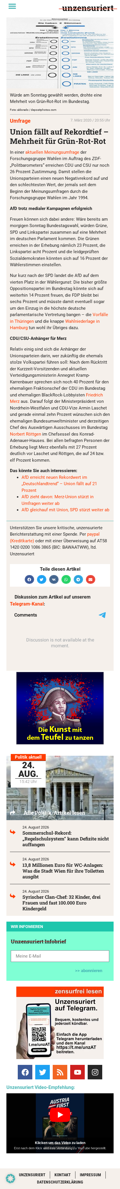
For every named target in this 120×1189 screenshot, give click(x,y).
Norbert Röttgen (25, 434)
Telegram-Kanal (27, 604)
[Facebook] (25, 1072)
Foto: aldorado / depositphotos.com (33, 109)
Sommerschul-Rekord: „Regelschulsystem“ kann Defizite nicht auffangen (65, 838)
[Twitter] (42, 1072)
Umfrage (20, 121)
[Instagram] (95, 1072)
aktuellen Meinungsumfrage (52, 152)
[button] (12, 6)
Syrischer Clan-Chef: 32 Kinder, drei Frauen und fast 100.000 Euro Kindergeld (61, 902)
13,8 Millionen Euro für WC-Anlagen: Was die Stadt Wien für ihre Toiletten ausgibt (63, 871)
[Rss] (60, 1072)
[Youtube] (77, 1072)
